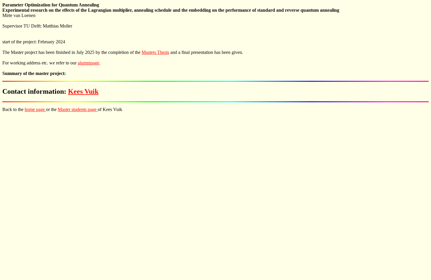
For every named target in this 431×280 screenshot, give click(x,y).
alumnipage (88, 62)
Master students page (78, 109)
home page (35, 109)
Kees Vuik (83, 91)
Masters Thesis (155, 52)
